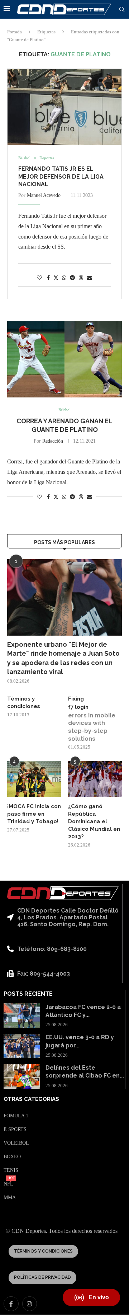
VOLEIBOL (16, 1143)
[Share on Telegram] (72, 278)
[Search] (121, 10)
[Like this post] (39, 278)
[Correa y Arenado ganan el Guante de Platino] (64, 359)
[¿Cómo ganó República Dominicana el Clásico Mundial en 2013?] (95, 779)
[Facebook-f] (11, 1303)
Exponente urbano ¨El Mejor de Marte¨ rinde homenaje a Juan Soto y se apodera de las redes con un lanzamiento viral (63, 658)
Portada (14, 31)
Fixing (76, 699)
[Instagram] (29, 1303)
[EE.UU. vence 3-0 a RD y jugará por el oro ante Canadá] (22, 1046)
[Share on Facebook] (48, 278)
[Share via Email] (89, 278)
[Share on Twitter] (55, 277)
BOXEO (12, 1156)
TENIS (11, 1170)
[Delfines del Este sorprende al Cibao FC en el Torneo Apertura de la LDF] (22, 1076)
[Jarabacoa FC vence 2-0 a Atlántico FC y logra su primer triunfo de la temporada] (22, 1015)
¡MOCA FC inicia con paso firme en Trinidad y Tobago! (34, 814)
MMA (10, 1197)
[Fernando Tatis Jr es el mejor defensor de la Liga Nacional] (64, 107)
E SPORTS (15, 1129)
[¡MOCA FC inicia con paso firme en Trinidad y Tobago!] (34, 779)
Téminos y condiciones (23, 703)
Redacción (52, 441)
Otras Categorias (31, 1099)
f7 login (78, 707)
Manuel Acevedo (44, 195)
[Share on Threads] (80, 277)
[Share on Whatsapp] (64, 278)
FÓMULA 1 (16, 1115)
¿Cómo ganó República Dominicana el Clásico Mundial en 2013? (94, 821)
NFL (8, 1184)
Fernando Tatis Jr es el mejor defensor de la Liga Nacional (61, 176)
